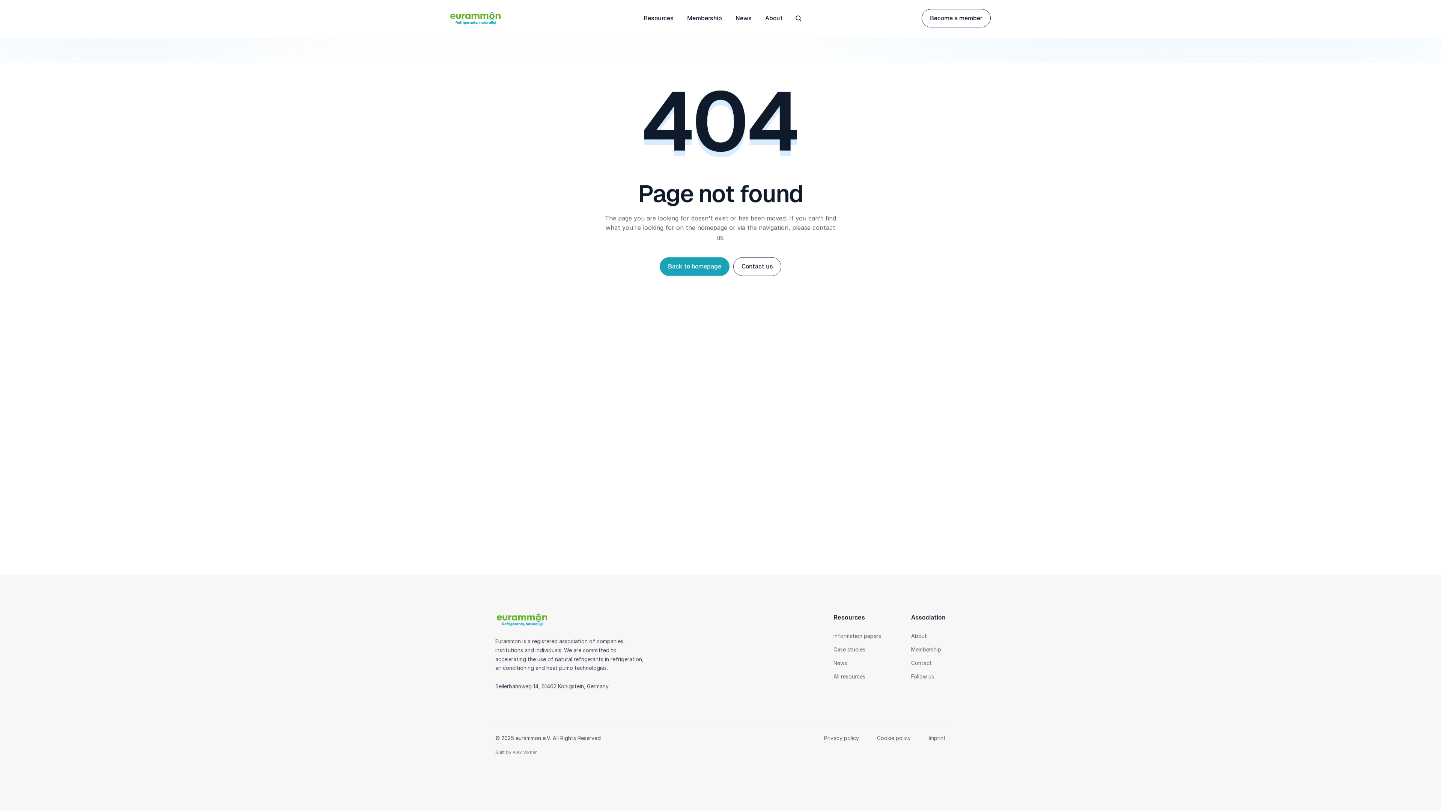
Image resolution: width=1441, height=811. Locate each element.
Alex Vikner (525, 752)
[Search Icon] (798, 18)
